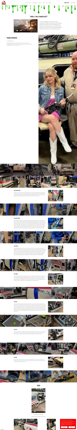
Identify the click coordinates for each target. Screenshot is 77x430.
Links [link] (44, 2)
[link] (4, 2)
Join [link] (47, 2)
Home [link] (27, 2)
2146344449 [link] (66, 2)
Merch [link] (40, 2)
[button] (30, 2)
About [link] (50, 2)
